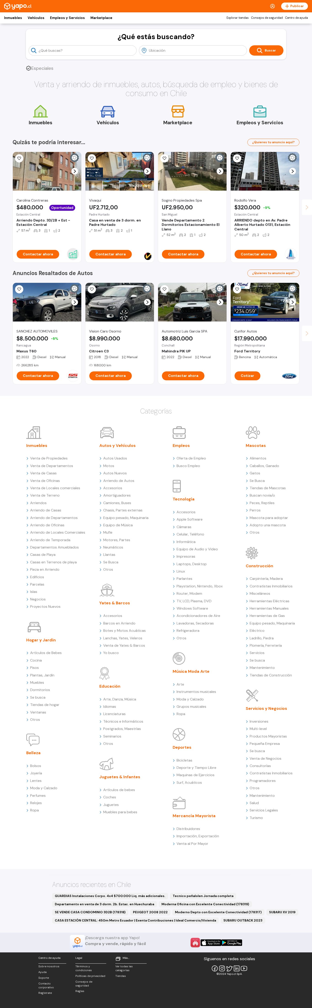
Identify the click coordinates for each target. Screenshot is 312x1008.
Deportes (182, 747)
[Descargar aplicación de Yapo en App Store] (211, 942)
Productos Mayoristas (268, 736)
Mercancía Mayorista (194, 816)
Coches (109, 797)
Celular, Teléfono (190, 534)
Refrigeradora (188, 630)
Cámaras (184, 526)
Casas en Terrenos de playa (53, 562)
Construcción (259, 566)
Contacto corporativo (46, 985)
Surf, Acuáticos (189, 782)
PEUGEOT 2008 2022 (150, 912)
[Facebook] (214, 968)
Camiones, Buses (117, 502)
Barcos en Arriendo (119, 623)
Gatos (255, 473)
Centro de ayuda (296, 18)
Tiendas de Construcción (271, 675)
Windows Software (192, 608)
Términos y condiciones (83, 968)
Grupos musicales (191, 706)
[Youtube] (244, 968)
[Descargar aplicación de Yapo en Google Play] (231, 942)
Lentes (36, 780)
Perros (255, 510)
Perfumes (38, 795)
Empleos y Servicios (67, 18)
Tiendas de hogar (44, 704)
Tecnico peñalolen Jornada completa (203, 896)
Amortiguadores (117, 495)
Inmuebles (13, 18)
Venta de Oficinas (45, 480)
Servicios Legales (264, 810)
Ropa (34, 810)
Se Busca (110, 562)
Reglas (79, 991)
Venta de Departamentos (51, 465)
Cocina (36, 660)
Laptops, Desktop (192, 564)
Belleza (33, 753)
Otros (35, 719)
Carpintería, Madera (266, 578)
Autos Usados (115, 458)
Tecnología (184, 499)
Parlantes (184, 578)
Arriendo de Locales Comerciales (57, 532)
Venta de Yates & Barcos (124, 645)
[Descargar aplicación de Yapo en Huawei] (195, 942)
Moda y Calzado (43, 788)
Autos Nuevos (115, 473)
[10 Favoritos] (19, 158)
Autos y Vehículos (117, 445)
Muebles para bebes (120, 812)
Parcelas (37, 584)
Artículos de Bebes (46, 652)
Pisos (34, 667)
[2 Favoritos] (237, 158)
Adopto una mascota (268, 525)
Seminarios (112, 736)
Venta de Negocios (265, 758)
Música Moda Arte (191, 671)
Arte (180, 684)
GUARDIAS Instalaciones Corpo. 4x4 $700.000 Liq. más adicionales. (110, 896)
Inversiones (259, 721)
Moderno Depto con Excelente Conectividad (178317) (218, 912)
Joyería (36, 773)
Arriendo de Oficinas (47, 525)
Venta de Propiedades (49, 458)
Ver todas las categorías (124, 968)
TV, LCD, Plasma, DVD (194, 601)
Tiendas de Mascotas (268, 488)
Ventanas (38, 712)
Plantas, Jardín (42, 675)
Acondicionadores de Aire (198, 615)
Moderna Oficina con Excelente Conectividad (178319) (205, 904)
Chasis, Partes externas (123, 510)
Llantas (109, 554)
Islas (33, 591)
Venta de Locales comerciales (55, 488)
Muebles (37, 682)
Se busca (37, 697)
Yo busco (111, 652)
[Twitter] (229, 968)
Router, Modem (189, 593)
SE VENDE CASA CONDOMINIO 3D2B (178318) (90, 912)
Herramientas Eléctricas (269, 601)
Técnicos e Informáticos (123, 721)
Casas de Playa (43, 554)
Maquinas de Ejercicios (195, 775)
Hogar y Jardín (41, 640)
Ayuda (42, 972)
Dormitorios (40, 689)
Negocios (38, 599)
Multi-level (258, 728)
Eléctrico (257, 630)
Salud (254, 802)
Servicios (257, 652)
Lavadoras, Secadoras (195, 623)
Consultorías (260, 765)
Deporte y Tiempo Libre (196, 767)
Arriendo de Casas (45, 510)
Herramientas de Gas (267, 615)
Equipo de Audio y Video (197, 549)
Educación (109, 686)
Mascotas (256, 445)
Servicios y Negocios (266, 708)
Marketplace (101, 18)
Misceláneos (260, 593)
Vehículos (36, 18)
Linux (181, 571)
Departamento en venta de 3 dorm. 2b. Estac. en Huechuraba (104, 904)
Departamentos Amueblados (54, 547)
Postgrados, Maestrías (122, 728)
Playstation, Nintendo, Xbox (200, 586)
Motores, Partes (116, 540)
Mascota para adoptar (269, 517)
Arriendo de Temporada (50, 540)
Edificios (37, 577)
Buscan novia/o (262, 495)
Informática (186, 541)
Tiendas (120, 976)
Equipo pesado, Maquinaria (125, 517)
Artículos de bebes (119, 789)
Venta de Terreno (45, 495)
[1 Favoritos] (92, 158)
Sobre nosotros (48, 966)
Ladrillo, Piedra (262, 638)
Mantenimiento (262, 667)
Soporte (43, 978)
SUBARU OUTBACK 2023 (242, 920)
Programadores (263, 780)
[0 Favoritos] (164, 289)
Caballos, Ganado (264, 465)
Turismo (256, 817)
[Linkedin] (236, 968)
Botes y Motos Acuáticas (124, 630)
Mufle (107, 532)
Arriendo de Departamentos (54, 517)
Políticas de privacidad (90, 976)
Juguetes (111, 804)
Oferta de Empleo (191, 458)
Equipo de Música (118, 525)
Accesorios (112, 488)
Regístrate (45, 993)
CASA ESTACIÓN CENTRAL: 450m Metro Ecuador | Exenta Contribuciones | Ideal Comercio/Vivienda (135, 920)
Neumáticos (113, 547)
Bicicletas (184, 760)
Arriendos (38, 502)
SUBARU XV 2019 (282, 912)
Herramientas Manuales (269, 608)
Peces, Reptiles (262, 502)
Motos (108, 465)
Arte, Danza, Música (119, 699)
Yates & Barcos (114, 603)
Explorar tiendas (238, 18)
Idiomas (109, 706)
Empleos (181, 445)
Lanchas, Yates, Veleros (122, 638)
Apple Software (190, 519)
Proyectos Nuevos (45, 606)
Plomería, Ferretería (266, 645)
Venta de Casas (43, 473)
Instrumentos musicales (196, 691)
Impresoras (186, 556)
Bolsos (35, 765)
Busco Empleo (188, 465)
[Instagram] (222, 968)
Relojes (36, 802)
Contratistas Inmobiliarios (271, 586)
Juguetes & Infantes (119, 777)
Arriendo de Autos (118, 480)
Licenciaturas (114, 713)
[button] (74, 171)
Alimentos (258, 458)
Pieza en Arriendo (44, 569)
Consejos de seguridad (267, 18)
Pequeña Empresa (265, 743)
